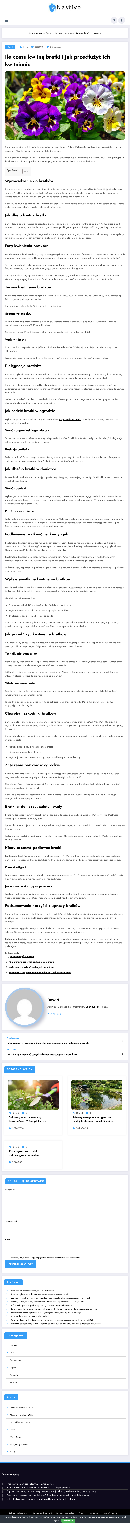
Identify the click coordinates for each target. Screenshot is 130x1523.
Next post (11, 1049)
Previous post (13, 1038)
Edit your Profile (94, 1006)
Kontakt (13, 1451)
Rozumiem (68, 1520)
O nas (12, 1429)
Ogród (10, 47)
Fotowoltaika (15, 1360)
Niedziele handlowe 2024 (21, 1407)
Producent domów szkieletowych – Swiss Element (32, 1290)
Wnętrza (13, 1382)
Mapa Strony (15, 1437)
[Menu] (6, 20)
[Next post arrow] (122, 1054)
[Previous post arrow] (122, 1041)
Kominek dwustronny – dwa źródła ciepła (29, 1316)
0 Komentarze (55, 47)
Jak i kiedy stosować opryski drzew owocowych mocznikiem (42, 1054)
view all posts (54, 1014)
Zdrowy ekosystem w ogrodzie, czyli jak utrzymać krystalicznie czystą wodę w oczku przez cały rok (93, 1119)
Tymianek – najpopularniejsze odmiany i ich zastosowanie (40, 972)
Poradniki (14, 1375)
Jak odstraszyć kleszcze (21, 956)
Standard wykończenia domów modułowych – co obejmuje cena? (39, 1294)
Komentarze (10, 1189)
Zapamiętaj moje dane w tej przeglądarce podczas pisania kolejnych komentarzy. (45, 1257)
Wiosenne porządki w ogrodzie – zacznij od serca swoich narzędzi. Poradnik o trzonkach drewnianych (56, 1323)
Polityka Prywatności (19, 1444)
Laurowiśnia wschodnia (20, 1422)
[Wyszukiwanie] (114, 20)
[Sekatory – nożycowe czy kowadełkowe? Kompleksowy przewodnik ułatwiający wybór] (33, 1094)
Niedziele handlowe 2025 (21, 1414)
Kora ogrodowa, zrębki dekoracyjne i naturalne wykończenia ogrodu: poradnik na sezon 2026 (30, 1153)
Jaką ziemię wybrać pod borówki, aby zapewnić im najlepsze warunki (48, 1043)
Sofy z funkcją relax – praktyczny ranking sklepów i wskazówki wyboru (41, 1305)
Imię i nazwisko (11, 1221)
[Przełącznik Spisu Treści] (23, 171)
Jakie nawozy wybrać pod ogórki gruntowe (31, 967)
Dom (12, 1352)
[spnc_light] (121, 20)
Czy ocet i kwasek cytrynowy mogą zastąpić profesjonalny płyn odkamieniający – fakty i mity (51, 1297)
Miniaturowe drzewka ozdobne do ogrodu (31, 961)
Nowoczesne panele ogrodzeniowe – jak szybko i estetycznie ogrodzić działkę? (46, 1312)
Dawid (25, 47)
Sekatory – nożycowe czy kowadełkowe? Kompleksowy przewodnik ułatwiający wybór (28, 1119)
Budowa (13, 1345)
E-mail (7, 1239)
